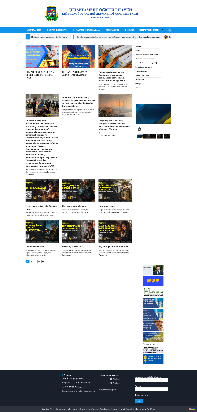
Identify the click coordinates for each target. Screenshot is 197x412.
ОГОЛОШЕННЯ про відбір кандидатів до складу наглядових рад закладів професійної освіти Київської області (78, 101)
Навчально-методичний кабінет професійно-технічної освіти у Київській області (153, 196)
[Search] (169, 30)
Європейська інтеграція (143, 67)
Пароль (138, 386)
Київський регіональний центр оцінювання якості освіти (153, 231)
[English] (190, 409)
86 (39, 261)
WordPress (151, 409)
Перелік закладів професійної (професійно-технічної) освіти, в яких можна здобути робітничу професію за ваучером (115, 37)
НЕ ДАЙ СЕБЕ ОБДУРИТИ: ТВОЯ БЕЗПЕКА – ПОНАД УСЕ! (40, 74)
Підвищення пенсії (35, 246)
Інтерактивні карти (149, 30)
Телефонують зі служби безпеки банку (41, 207)
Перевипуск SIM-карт (72, 246)
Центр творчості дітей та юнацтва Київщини (153, 214)
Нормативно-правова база (86, 30)
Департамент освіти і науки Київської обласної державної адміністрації (83, 409)
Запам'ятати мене (143, 395)
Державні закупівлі (142, 75)
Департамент (34, 30)
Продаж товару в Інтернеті (75, 206)
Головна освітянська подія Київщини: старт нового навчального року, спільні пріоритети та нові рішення (111, 76)
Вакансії (138, 87)
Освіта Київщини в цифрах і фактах (148, 63)
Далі (43, 261)
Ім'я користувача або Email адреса (148, 376)
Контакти (130, 30)
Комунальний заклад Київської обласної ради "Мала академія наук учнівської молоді (153, 174)
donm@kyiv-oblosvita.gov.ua (85, 391)
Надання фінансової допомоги (113, 246)
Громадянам (112, 30)
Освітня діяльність (57, 30)
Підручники (139, 79)
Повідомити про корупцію (107, 389)
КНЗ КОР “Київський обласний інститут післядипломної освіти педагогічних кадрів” (153, 152)
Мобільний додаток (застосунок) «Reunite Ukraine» (46, 37)
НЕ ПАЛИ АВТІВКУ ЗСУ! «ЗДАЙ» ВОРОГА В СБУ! (75, 73)
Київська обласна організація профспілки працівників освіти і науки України (153, 250)
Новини (138, 46)
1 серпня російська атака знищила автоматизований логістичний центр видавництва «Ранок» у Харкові (114, 125)
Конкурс (138, 83)
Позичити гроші (106, 206)
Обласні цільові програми (144, 59)
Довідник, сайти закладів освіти (146, 54)
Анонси (137, 50)
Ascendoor (130, 409)
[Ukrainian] (193, 409)
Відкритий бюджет (141, 71)
